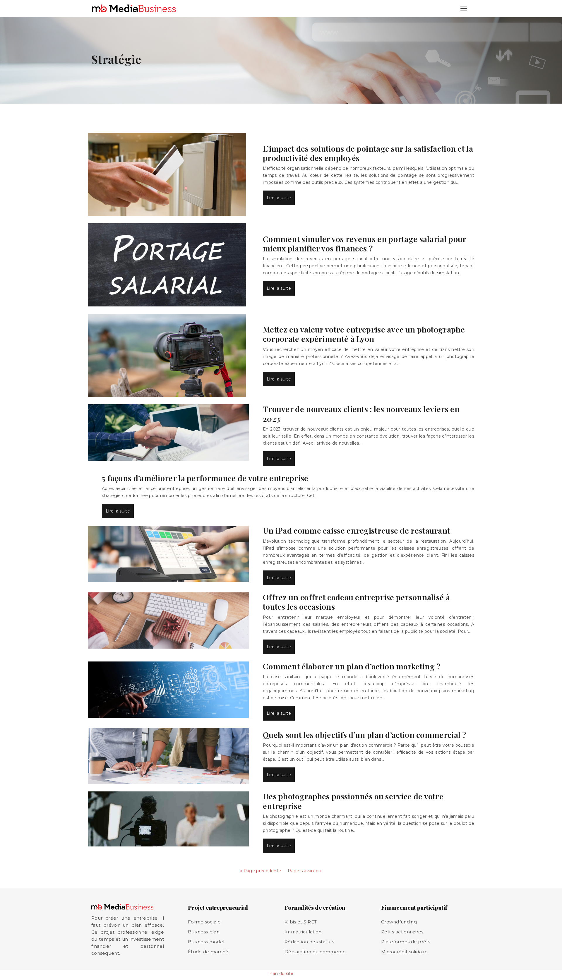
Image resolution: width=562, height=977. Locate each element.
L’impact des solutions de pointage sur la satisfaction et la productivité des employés (368, 153)
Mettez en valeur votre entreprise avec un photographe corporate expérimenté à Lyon (364, 334)
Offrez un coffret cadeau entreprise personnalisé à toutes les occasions (356, 602)
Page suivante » (305, 870)
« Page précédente (260, 870)
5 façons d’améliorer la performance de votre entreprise (205, 478)
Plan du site (281, 973)
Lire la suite (279, 197)
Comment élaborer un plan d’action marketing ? (352, 666)
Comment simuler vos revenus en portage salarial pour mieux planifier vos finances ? (364, 243)
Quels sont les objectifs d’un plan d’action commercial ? (364, 734)
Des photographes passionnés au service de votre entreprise (353, 801)
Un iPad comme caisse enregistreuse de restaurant (356, 530)
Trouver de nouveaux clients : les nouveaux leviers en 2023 (361, 414)
